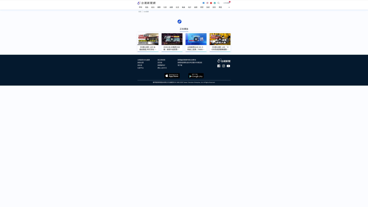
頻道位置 (141, 63)
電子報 (180, 65)
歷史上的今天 (162, 68)
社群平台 (141, 68)
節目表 (140, 65)
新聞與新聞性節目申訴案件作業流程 (190, 63)
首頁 (139, 11)
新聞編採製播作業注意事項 (187, 60)
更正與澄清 (161, 60)
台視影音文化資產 (144, 60)
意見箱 (160, 63)
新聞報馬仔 (161, 65)
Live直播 (146, 11)
